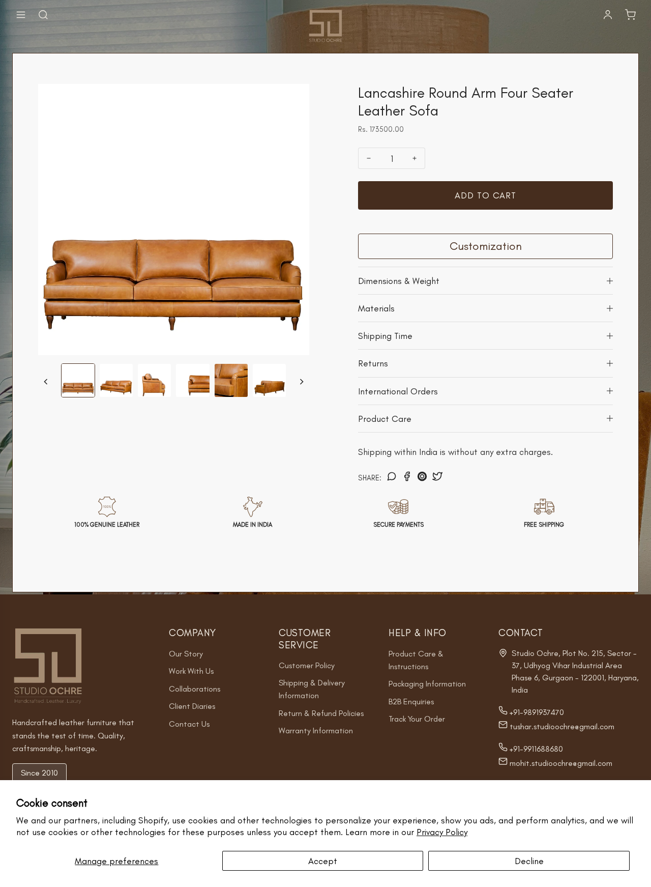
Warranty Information (316, 730)
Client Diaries (192, 706)
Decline (529, 860)
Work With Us (191, 671)
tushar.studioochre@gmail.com (561, 726)
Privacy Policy (442, 831)
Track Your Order (417, 719)
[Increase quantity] (414, 158)
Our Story (186, 654)
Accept (322, 860)
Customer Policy (307, 665)
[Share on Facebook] (407, 477)
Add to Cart (485, 195)
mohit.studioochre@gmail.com (560, 763)
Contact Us (189, 724)
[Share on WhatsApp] (392, 477)
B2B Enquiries (411, 701)
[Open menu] (20, 14)
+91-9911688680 (535, 749)
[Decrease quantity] (369, 158)
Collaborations (194, 689)
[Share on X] (437, 477)
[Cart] (630, 14)
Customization (486, 246)
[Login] (607, 14)
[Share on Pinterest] (422, 477)
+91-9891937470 (536, 712)
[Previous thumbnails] (45, 381)
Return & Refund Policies (321, 713)
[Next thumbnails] (301, 381)
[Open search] (43, 14)
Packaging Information (427, 684)
